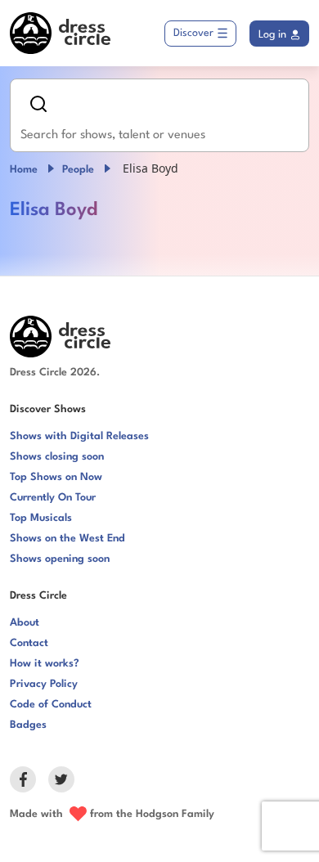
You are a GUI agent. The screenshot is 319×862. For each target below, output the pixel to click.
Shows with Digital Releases (79, 436)
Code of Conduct (51, 704)
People (78, 169)
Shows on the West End (67, 538)
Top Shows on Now (56, 477)
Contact (29, 643)
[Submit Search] (38, 103)
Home (24, 169)
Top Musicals (41, 518)
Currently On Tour (53, 497)
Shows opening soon (60, 559)
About (24, 622)
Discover (193, 33)
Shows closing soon (57, 456)
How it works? (44, 663)
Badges (28, 725)
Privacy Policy (44, 684)
